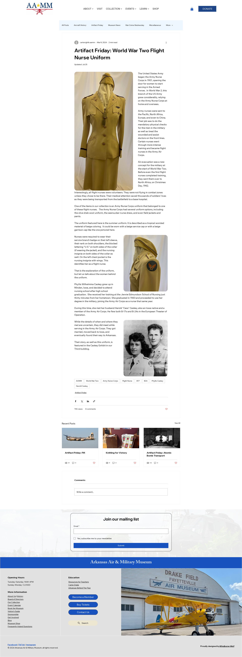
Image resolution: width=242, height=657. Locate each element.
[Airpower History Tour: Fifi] (80, 438)
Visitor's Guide (14, 611)
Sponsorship (13, 614)
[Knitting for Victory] (121, 438)
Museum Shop (14, 623)
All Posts (65, 25)
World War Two (92, 381)
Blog (10, 620)
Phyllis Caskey (157, 381)
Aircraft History (80, 25)
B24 (145, 381)
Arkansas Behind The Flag (79, 588)
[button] (191, 8)
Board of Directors (15, 599)
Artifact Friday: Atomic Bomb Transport (159, 454)
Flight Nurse (127, 381)
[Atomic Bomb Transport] (162, 438)
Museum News (114, 25)
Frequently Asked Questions (20, 626)
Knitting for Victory (116, 452)
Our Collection (14, 602)
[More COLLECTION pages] (121, 8)
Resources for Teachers (78, 582)
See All (177, 423)
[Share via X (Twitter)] (82, 401)
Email (76, 526)
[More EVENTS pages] (135, 8)
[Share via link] (94, 401)
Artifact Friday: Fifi (75, 452)
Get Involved (13, 617)
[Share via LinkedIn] (88, 401)
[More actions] (166, 42)
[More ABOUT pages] (92, 8)
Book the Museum (15, 608)
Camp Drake (73, 585)
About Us (12, 596)
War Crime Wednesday (134, 25)
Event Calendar (14, 605)
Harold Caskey (82, 386)
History (20, 596)
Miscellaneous (155, 25)
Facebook (12, 645)
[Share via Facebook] (75, 401)
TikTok (21, 645)
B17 (138, 381)
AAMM (79, 381)
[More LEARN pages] (148, 8)
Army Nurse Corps (110, 381)
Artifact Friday (97, 25)
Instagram (31, 645)
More (168, 25)
